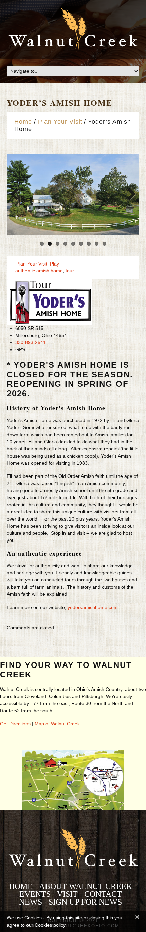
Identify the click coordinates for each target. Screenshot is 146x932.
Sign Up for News (85, 901)
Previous (17, 195)
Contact (103, 894)
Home (23, 121)
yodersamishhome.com (93, 607)
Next (129, 195)
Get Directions (15, 723)
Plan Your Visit (60, 121)
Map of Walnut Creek (57, 723)
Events (35, 894)
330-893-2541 (30, 342)
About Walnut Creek (85, 886)
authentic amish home (39, 270)
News (30, 901)
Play (54, 264)
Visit (67, 894)
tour (70, 270)
